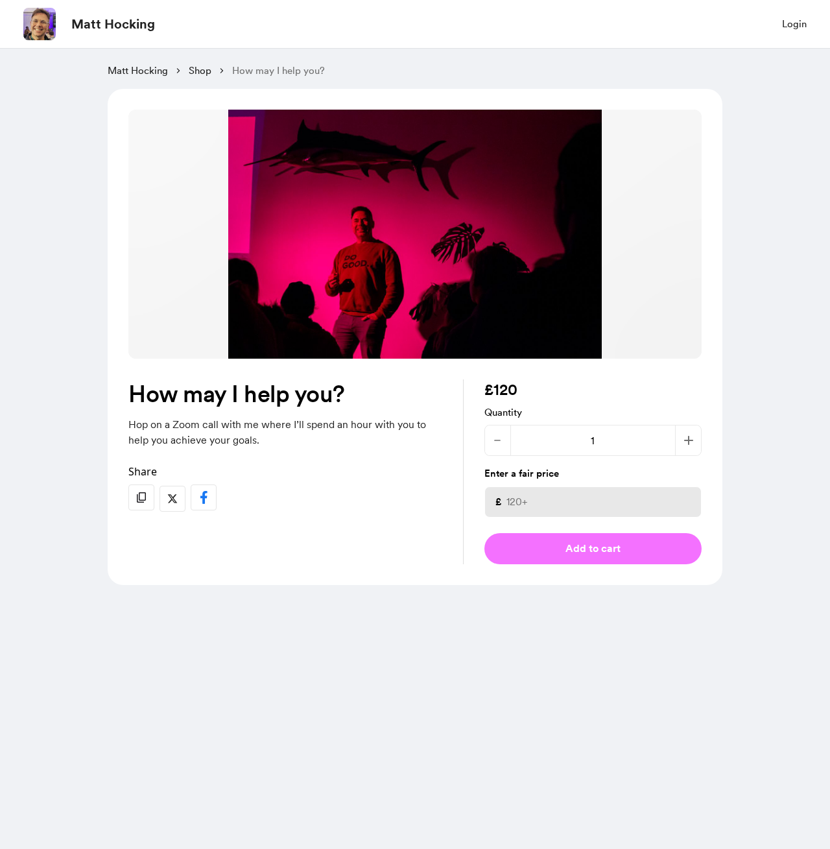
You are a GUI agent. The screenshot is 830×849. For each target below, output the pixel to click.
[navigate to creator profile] (39, 24)
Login (794, 24)
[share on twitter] (172, 499)
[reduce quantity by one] (497, 440)
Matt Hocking (113, 24)
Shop (200, 71)
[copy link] (141, 497)
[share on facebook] (204, 497)
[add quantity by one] (688, 440)
